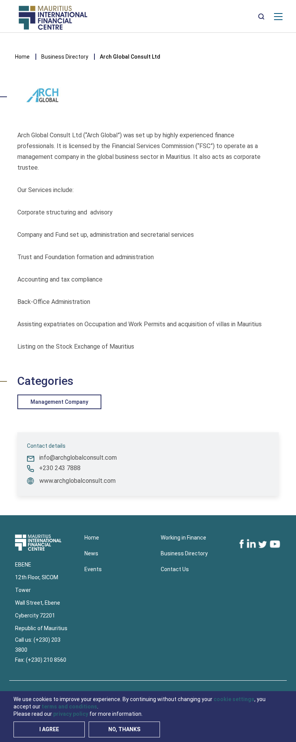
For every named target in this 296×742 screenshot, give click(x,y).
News (91, 553)
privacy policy (70, 714)
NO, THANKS (124, 729)
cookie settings (234, 699)
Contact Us (175, 569)
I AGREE (49, 729)
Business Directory (64, 57)
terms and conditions (69, 706)
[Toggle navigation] (278, 16)
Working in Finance (183, 538)
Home (22, 57)
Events (93, 569)
